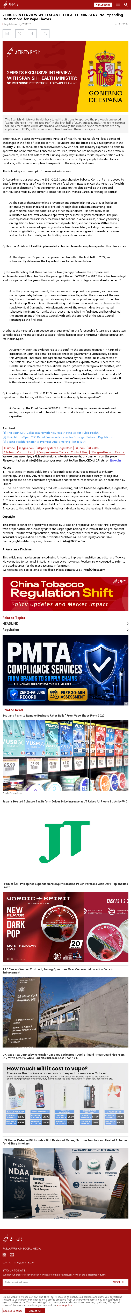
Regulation (11, 629)
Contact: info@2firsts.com (18, 1263)
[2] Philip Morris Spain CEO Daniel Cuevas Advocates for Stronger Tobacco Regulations (58, 437)
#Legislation (26, 448)
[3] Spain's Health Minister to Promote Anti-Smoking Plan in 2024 (44, 441)
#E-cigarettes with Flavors (107, 452)
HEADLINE (10, 623)
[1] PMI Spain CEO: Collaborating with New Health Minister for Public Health (51, 432)
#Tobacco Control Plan (18, 452)
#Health (94, 448)
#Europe (9, 448)
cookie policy (64, 1305)
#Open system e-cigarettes (55, 448)
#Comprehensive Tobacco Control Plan (62, 452)
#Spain (80, 448)
